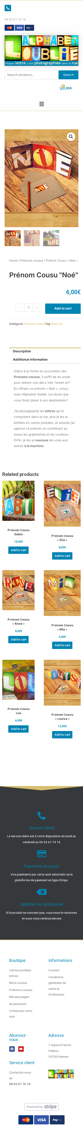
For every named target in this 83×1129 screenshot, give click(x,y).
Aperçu (18, 522)
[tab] (45, 352)
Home (13, 260)
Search (68, 75)
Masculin (57, 324)
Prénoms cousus (31, 260)
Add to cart (62, 308)
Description (22, 351)
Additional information (30, 359)
